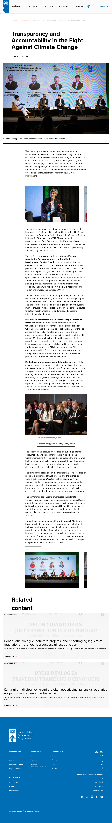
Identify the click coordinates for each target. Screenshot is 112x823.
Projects (34, 760)
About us (12, 756)
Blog (53, 764)
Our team (12, 760)
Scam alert (99, 786)
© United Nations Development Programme (25, 811)
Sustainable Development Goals (38, 765)
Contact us (13, 782)
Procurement (14, 790)
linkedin (82, 797)
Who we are (33, 6)
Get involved (79, 6)
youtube (102, 797)
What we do (49, 6)
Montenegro (16, 6)
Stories (54, 760)
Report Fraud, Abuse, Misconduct (90, 774)
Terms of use (98, 790)
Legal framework (15, 768)
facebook (97, 797)
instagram (92, 797)
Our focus (34, 756)
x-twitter (87, 797)
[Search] (101, 760)
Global (88, 6)
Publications (56, 768)
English (103, 6)
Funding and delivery (17, 764)
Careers (12, 786)
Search (93, 6)
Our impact (64, 6)
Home (15, 20)
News (54, 756)
